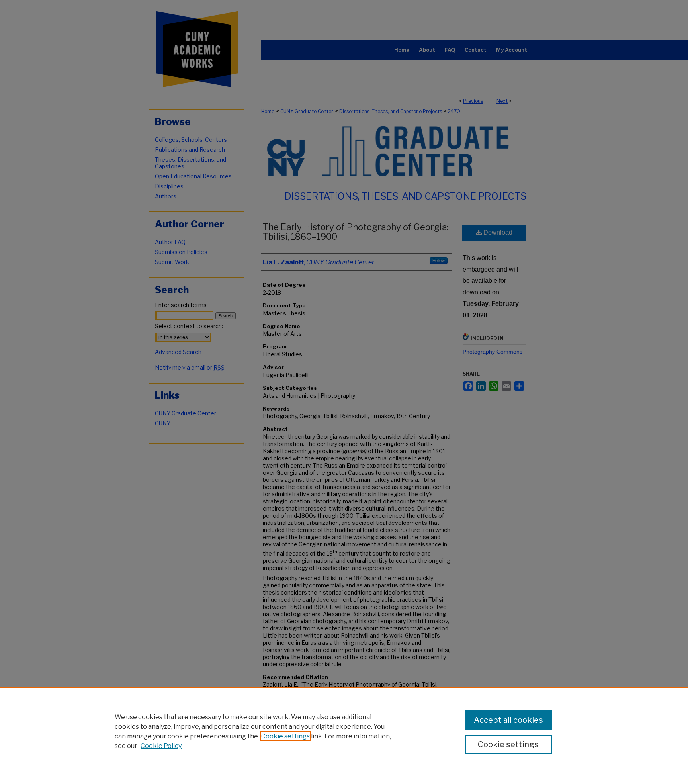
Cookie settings (285, 736)
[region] (344, 731)
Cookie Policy (161, 746)
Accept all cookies (508, 720)
